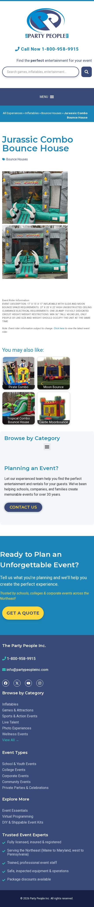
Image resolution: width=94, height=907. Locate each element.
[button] (47, 446)
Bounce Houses (51, 113)
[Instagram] (39, 683)
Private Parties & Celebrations (25, 788)
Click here (59, 328)
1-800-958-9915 (60, 49)
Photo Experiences (16, 728)
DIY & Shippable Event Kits (22, 822)
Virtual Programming (17, 816)
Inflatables (32, 113)
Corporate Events (15, 776)
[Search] (86, 72)
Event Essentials (15, 810)
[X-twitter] (17, 683)
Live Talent (10, 722)
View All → (10, 740)
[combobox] (40, 72)
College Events (13, 770)
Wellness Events (15, 734)
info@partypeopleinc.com (27, 670)
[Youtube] (28, 683)
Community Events (16, 782)
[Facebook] (5, 683)
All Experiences (13, 113)
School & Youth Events (19, 764)
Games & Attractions (17, 710)
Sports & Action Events (19, 716)
